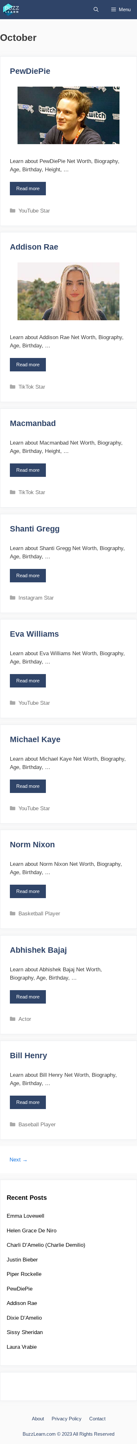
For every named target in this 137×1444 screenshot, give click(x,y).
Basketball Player (39, 914)
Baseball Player (37, 1125)
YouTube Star (34, 211)
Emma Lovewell (25, 1216)
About (38, 1418)
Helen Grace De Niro (31, 1231)
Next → (19, 1160)
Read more (29, 191)
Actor (24, 1019)
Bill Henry (28, 1055)
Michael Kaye (35, 739)
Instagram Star (36, 598)
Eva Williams (34, 633)
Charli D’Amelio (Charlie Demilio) (46, 1245)
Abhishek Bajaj (38, 949)
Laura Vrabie (22, 1347)
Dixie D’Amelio (24, 1318)
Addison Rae (34, 246)
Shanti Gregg (35, 528)
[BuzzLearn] (11, 9)
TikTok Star (31, 387)
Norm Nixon (32, 844)
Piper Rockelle (24, 1274)
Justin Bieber (22, 1260)
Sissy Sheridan (25, 1332)
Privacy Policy (67, 1418)
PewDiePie (30, 70)
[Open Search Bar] (96, 9)
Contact (97, 1418)
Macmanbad (33, 423)
